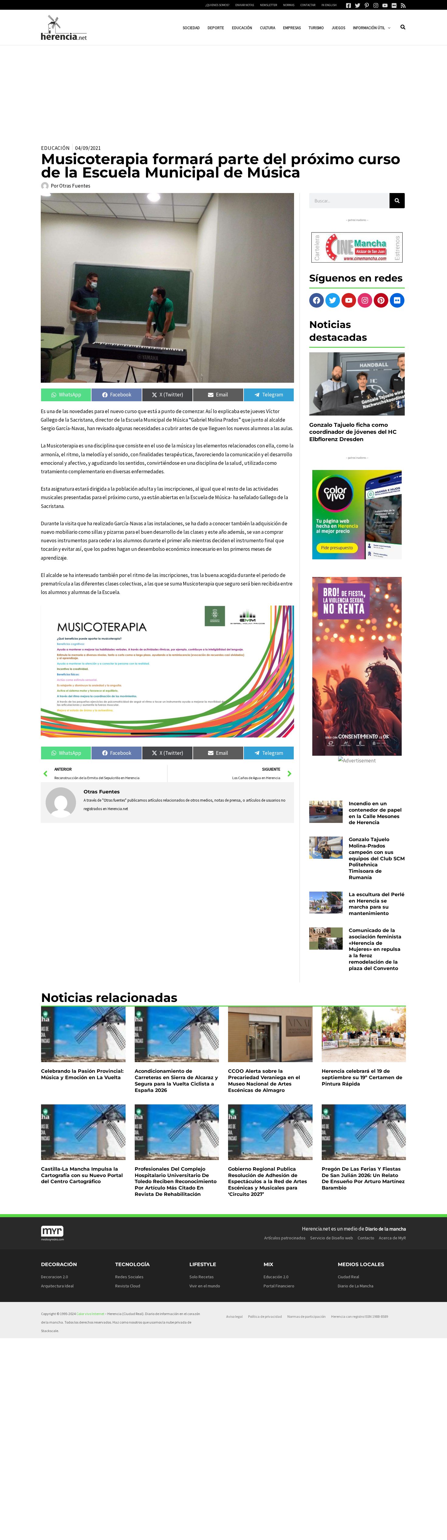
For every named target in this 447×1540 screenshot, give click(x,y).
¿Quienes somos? (217, 5)
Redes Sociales (129, 1276)
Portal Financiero (279, 1286)
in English (329, 5)
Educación (55, 148)
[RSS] (403, 5)
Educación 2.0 (276, 1276)
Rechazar (310, 1530)
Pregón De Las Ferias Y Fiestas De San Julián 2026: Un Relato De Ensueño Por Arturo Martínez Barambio (363, 1178)
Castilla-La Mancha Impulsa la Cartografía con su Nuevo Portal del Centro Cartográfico (82, 1175)
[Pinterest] (366, 5)
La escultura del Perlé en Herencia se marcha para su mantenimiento (376, 904)
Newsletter (268, 5)
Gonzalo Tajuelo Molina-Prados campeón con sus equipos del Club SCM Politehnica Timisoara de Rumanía (377, 858)
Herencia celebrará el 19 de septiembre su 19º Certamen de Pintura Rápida (362, 1077)
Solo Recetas (201, 1276)
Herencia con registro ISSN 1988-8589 (359, 1316)
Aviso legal (234, 1316)
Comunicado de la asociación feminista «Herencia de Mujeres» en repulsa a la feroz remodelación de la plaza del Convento (375, 949)
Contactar (307, 5)
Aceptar (272, 1530)
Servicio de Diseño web (331, 1238)
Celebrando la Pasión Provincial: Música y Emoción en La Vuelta (82, 1074)
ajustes (233, 1533)
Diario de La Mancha (355, 1286)
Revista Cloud (127, 1286)
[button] (387, 27)
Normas (288, 5)
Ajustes (347, 1530)
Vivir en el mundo (204, 1286)
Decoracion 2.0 (54, 1276)
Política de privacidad (265, 1316)
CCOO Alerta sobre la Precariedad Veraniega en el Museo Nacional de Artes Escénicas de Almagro (264, 1080)
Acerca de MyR (392, 1238)
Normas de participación (306, 1316)
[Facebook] (348, 5)
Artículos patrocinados (285, 1238)
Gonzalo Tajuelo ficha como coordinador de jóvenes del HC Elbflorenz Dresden (353, 432)
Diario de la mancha (385, 1229)
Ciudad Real (348, 1276)
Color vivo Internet (90, 1313)
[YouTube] (385, 5)
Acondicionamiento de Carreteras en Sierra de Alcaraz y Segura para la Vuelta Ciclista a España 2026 (176, 1080)
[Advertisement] (223, 90)
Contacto (366, 1238)
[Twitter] (357, 5)
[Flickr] (394, 5)
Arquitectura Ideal (57, 1286)
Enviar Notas (244, 5)
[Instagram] (376, 5)
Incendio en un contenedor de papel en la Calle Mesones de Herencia (375, 813)
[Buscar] (397, 200)
